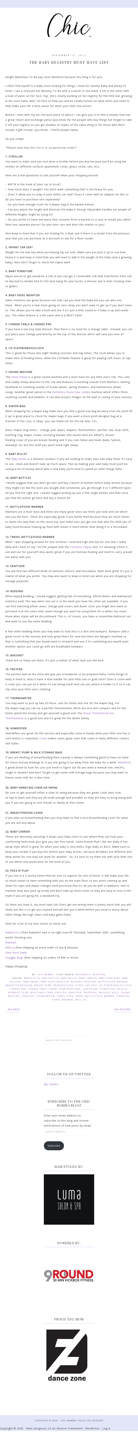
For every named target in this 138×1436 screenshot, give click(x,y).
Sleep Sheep (19, 377)
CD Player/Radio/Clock (115, 985)
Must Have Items (42, 992)
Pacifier (60, 992)
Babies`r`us (32, 978)
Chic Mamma (69, 26)
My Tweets (51, 1084)
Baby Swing (31, 981)
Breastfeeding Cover (68, 985)
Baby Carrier (88, 978)
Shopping (99, 974)
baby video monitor (55, 981)
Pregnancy (83, 974)
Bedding (90, 981)
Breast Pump (43, 985)
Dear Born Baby (16, 952)
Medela (123, 762)
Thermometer (45, 996)
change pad (18, 989)
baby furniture (109, 978)
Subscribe (54, 1145)
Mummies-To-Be (18, 992)
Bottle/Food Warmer (113, 981)
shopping (90, 992)
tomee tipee (65, 996)
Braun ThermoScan (19, 985)
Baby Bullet (19, 459)
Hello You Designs (90, 1420)
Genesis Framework (70, 1428)
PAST (14, 1009)
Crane (43, 738)
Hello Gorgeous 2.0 (38, 1428)
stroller (28, 996)
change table (37, 989)
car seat (91, 985)
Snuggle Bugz (14, 957)
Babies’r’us (12, 932)
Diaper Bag (90, 989)
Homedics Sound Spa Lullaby (71, 392)
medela (122, 989)
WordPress (92, 1428)
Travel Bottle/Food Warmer (95, 996)
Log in (106, 1428)
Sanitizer (75, 992)
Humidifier (107, 989)
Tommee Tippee (81, 547)
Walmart (11, 942)
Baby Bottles (50, 978)
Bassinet (77, 981)
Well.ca (10, 947)
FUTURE (122, 1009)
